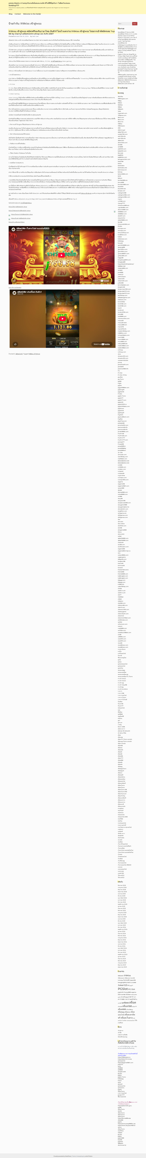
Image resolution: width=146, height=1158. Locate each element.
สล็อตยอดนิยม (121, 779)
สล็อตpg (120, 766)
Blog (10, 14)
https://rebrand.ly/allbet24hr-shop (19, 210)
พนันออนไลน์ (121, 708)
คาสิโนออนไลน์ (122, 653)
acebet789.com (123, 134)
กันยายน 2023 (122, 958)
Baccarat (120, 153)
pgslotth (120, 1141)
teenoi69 (120, 563)
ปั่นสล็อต (120, 701)
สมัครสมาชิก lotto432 (124, 731)
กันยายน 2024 (122, 933)
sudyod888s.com (123, 555)
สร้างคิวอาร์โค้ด (122, 733)
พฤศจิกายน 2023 (122, 954)
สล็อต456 (120, 750)
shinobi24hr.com (123, 509)
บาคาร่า (120, 691)
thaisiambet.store (123, 569)
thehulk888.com (123, 574)
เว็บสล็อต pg (121, 860)
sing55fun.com (122, 511)
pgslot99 (120, 402)
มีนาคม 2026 (121, 896)
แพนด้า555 (121, 873)
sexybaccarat (122, 1071)
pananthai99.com (123, 364)
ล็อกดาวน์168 (121, 727)
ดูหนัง (119, 660)
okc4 (119, 354)
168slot (120, 103)
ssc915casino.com (123, 546)
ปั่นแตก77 (120, 706)
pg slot (120, 1073)
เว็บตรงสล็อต (121, 848)
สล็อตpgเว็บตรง (122, 768)
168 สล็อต (120, 96)
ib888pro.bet (122, 266)
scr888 (120, 496)
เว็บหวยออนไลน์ (122, 863)
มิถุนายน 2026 (122, 889)
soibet (120, 536)
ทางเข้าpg (120, 687)
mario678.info (122, 329)
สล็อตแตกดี (121, 804)
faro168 (120, 222)
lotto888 (120, 314)
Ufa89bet (120, 597)
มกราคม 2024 (122, 950)
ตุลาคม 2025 (121, 906)
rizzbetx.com (122, 469)
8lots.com (121, 117)
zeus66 (120, 643)
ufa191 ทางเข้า (122, 590)
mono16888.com (123, 339)
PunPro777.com (123, 440)
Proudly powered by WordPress (62, 1156)
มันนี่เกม (120, 718)
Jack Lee (35, 36)
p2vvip (120, 362)
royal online (121, 475)
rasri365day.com (123, 456)
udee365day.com (123, 586)
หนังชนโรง (120, 812)
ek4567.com (121, 216)
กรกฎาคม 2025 (122, 912)
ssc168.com (121, 544)
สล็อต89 (120, 762)
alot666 (120, 144)
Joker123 (120, 274)
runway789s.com (123, 479)
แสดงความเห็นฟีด (122, 1034)
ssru (119, 553)
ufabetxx (120, 601)
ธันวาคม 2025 (122, 902)
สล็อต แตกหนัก (122, 743)
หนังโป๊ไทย (121, 1131)
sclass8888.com (123, 494)
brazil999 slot (122, 188)
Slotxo (120, 532)
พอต (119, 710)
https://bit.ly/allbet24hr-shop (18, 206)
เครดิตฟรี (120, 831)
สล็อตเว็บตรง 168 (122, 789)
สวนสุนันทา (121, 808)
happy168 (120, 258)
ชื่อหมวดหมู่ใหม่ (122, 657)
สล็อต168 (120, 745)
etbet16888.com (123, 220)
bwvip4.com (121, 191)
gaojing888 (121, 247)
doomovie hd (122, 1145)
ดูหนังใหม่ (120, 668)
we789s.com (122, 630)
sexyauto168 (121, 500)
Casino (120, 199)
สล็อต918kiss (129, 1009)
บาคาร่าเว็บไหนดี (122, 699)
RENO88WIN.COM (123, 461)
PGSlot (120, 394)
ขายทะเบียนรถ (121, 649)
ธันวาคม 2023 (122, 952)
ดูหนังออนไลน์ (121, 666)
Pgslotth (120, 415)
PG (119, 371)
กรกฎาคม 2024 (122, 937)
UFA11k (120, 588)
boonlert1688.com (123, 184)
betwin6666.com (123, 174)
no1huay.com (122, 352)
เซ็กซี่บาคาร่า (121, 833)
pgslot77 (120, 398)
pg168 (119, 381)
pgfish (120, 385)
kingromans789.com (124, 289)
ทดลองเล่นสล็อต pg (123, 674)
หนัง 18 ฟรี (120, 810)
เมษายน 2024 (122, 944)
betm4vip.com (122, 170)
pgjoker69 (121, 392)
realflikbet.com (122, 459)
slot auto (120, 521)
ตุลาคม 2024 (121, 931)
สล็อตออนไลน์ (121, 781)
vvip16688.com (122, 628)
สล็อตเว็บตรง (121, 785)
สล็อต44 (120, 747)
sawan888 (121, 488)
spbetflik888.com (123, 538)
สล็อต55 (120, 752)
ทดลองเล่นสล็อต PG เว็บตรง (125, 676)
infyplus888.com (123, 268)
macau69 (121, 320)
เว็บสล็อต (120, 858)
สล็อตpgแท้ (121, 770)
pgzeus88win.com (123, 417)
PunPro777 (121, 438)
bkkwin (120, 178)
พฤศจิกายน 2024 (122, 929)
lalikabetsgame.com (124, 297)
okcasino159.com (123, 356)
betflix (120, 163)
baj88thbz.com (122, 157)
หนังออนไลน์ (121, 814)
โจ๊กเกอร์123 (121, 875)
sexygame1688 (122, 505)
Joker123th (121, 278)
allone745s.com (122, 142)
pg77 (131, 985)
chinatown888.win (123, 205)
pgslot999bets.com (124, 406)
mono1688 (121, 337)
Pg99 (119, 383)
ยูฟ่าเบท (120, 722)
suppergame (122, 557)
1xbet (119, 111)
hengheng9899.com (124, 260)
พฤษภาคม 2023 (122, 967)
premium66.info (123, 427)
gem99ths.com (122, 249)
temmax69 (121, 565)
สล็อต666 (120, 756)
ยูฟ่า (119, 720)
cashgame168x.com (124, 195)
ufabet (120, 599)
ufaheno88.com (123, 605)
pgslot (120, 1075)
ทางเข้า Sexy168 (122, 685)
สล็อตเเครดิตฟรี (122, 798)
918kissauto (121, 126)
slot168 (120, 528)
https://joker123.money (125, 1059)
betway (120, 172)
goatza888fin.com (123, 253)
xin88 (119, 634)
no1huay (120, 350)
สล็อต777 (120, 758)
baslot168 (120, 161)
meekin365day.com (124, 331)
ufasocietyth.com (123, 613)
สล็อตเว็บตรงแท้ (122, 793)
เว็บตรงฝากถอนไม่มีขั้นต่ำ (124, 846)
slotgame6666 (122, 530)
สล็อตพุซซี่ (120, 775)
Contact (18, 14)
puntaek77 (121, 442)
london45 (121, 310)
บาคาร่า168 (121, 693)
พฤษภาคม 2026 (122, 891)
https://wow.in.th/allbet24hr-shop (22, 214)
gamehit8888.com (123, 245)
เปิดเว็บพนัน (121, 837)
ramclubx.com (122, 454)
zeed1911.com (122, 639)
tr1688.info (121, 584)
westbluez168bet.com (124, 632)
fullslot (120, 237)
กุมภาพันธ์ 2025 (122, 923)
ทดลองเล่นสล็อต (122, 672)
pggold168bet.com (123, 387)
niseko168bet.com (123, 345)
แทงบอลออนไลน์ (122, 869)
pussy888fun (122, 446)
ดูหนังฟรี (120, 1084)
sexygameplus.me (123, 507)
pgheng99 (121, 389)
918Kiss (120, 124)
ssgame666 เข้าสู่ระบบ (124, 551)
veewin (120, 626)
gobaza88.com (122, 255)
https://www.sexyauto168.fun (126, 1125)
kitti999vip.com (122, 295)
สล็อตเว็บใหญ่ (121, 796)
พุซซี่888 (120, 714)
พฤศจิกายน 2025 (122, 904)
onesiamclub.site (123, 360)
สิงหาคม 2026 (122, 885)
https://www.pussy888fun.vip (126, 1123)
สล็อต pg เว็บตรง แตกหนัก (125, 741)
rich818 (120, 465)
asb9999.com (122, 149)
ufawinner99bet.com (124, 618)
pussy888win (122, 450)
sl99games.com (123, 515)
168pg (119, 100)
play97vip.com (122, 421)
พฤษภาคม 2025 (122, 917)
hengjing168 (121, 262)
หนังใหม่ (120, 821)
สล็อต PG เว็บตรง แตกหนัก (125, 739)
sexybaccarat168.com (124, 502)
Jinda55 (120, 270)
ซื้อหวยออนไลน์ (122, 1096)
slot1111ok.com (122, 526)
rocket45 (120, 471)
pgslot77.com (122, 400)
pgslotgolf (121, 412)
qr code (120, 452)
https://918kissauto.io (124, 1057)
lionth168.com (122, 304)
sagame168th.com (123, 486)
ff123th (120, 226)
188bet (120, 107)
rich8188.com (122, 467)
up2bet (120, 622)
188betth (120, 109)
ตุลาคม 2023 (121, 956)
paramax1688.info (123, 368)
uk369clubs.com (123, 620)
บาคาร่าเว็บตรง (122, 697)
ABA (119, 128)
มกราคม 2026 (122, 900)
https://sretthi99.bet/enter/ (126, 264)
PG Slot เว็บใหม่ (122, 375)
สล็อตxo (120, 773)
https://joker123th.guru (125, 1105)
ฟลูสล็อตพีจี (121, 716)
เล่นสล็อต (120, 842)
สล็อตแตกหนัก (121, 806)
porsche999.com (123, 425)
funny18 (120, 243)
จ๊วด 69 (120, 655)
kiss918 (120, 1140)
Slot (119, 519)
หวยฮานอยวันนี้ (122, 825)
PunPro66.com (122, 435)
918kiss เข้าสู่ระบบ (86, 193)
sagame (120, 482)
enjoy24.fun (121, 218)
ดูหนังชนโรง (121, 1088)
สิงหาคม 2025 (122, 910)
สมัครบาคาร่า (121, 729)
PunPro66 (121, 433)
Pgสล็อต (120, 419)
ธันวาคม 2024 (122, 927)
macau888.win (122, 325)
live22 (120, 308)
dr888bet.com (122, 211)
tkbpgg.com (121, 580)
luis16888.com (122, 316)
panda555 (121, 366)
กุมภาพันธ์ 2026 (122, 898)
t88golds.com (122, 559)
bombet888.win (123, 180)
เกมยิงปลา (120, 829)
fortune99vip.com (123, 232)
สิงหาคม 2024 (122, 935)
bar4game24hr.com (124, 159)
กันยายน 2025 (122, 908)
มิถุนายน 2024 (122, 940)
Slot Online (121, 523)
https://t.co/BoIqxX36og (16, 222)
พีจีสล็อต (120, 712)
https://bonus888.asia (124, 1118)
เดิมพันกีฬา (121, 835)
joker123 (120, 1064)
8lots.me (120, 121)
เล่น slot (120, 840)
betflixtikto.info (122, 167)
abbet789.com (122, 132)
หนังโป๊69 (120, 819)
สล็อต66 (120, 754)
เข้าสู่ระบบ (120, 1030)
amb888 (120, 147)
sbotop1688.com (123, 492)
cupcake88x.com (123, 207)
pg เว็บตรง (121, 379)
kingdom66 (121, 287)
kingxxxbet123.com (124, 291)
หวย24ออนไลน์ (122, 823)
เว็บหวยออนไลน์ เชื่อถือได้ (124, 865)
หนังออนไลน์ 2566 (123, 817)
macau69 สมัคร (122, 322)
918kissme (127, 978)
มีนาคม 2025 (121, 921)
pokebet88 (121, 423)
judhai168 (120, 283)
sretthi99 (120, 542)
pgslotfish (121, 410)
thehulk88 (121, 572)
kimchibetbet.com (123, 285)
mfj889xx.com (122, 333)
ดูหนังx (120, 662)
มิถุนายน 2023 (122, 965)
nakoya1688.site (122, 343)
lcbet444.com (122, 299)
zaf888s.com (122, 636)
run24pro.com (122, 477)
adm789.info (122, 136)
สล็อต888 (120, 760)
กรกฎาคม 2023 (122, 963)
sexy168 (120, 498)
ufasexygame (122, 611)
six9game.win (122, 513)
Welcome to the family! (32, 14)
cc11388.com (122, 201)
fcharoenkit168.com (124, 224)
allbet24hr (19, 354)
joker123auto (122, 276)
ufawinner (121, 616)
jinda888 (120, 272)
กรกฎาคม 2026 (122, 887)
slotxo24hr (121, 534)
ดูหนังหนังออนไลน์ (122, 664)
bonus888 (121, 182)
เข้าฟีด (119, 1032)
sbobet (120, 490)
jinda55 (128, 982)
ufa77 (119, 595)
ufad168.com (122, 603)
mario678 (121, 327)
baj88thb (120, 155)
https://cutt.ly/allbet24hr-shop (20, 218)
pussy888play (122, 448)
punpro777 (121, 1095)
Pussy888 (121, 444)
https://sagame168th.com (125, 1062)
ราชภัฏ (120, 724)
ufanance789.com (123, 609)
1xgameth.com (122, 113)
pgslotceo (121, 408)
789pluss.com (122, 115)
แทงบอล (120, 867)
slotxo (120, 1127)
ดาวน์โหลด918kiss (56, 61)
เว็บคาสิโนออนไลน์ (123, 844)
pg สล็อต (120, 377)
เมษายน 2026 (122, 893)
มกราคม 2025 (122, 925)
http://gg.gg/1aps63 (15, 287)
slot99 (120, 1111)
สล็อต (119, 735)
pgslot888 (121, 1138)
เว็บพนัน (120, 854)
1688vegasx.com (123, 98)
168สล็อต (120, 105)
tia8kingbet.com (123, 576)
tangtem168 (121, 561)
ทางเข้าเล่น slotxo (123, 689)
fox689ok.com (122, 234)
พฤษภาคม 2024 (122, 942)
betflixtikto (121, 165)
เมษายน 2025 (122, 919)
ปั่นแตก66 (120, 703)
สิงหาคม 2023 (122, 960)
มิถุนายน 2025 (122, 914)
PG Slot (120, 373)
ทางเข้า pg (121, 683)
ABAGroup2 (121, 130)
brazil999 (120, 186)
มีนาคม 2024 (121, 946)
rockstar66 (121, 473)
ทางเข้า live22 (122, 678)
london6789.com (123, 312)
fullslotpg (120, 241)
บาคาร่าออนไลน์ (122, 695)
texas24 (120, 567)
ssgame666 (121, 549)
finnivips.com (122, 228)
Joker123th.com (123, 281)
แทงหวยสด (121, 871)
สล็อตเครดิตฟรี (122, 783)
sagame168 (121, 484)
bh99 (119, 176)
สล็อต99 (120, 764)
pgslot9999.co (122, 404)
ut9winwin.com (122, 624)
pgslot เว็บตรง (122, 396)
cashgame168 (122, 193)
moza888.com (122, 341)
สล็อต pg (120, 737)
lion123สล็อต (121, 301)
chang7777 (121, 203)
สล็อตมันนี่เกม (121, 777)
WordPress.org (122, 1037)
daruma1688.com (123, 209)
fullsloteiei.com (122, 239)
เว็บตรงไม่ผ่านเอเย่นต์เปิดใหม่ (125, 850)
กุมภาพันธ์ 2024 (122, 948)
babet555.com (122, 151)
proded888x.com (123, 431)
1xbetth (120, 1132)
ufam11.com (121, 607)
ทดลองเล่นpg (121, 670)
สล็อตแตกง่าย (121, 800)
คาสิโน (119, 651)
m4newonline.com (124, 318)
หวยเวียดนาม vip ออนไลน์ (124, 827)
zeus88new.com (123, 645)
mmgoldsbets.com (124, 335)
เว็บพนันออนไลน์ (122, 856)
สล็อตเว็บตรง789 (122, 791)
